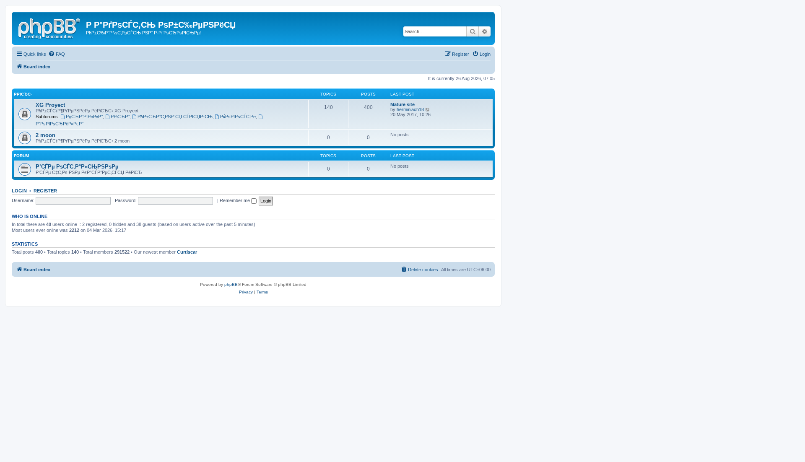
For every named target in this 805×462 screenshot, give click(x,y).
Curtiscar (187, 251)
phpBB (231, 284)
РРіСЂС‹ (23, 94)
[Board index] (50, 27)
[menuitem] (56, 54)
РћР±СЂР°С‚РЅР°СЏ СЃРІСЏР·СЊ (175, 116)
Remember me (235, 200)
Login (19, 190)
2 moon (45, 135)
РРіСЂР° (120, 116)
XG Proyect (50, 105)
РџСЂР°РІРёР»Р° (84, 116)
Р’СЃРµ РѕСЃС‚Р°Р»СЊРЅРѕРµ (77, 167)
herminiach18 (410, 109)
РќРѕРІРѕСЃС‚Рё (238, 116)
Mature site (402, 104)
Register (45, 190)
